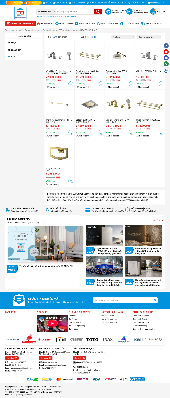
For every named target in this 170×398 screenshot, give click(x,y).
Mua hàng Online (107, 316)
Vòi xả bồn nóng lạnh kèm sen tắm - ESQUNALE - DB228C (58, 72)
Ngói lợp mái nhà (43, 16)
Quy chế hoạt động (140, 326)
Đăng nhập (154, 3)
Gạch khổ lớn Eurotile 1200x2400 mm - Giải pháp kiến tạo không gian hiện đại (109, 251)
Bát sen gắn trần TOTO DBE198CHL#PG (85, 121)
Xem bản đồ (12, 358)
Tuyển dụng (73, 329)
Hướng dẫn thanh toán (109, 322)
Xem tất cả (156, 221)
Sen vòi (73, 16)
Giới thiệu (72, 316)
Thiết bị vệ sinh (64, 16)
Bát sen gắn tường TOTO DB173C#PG (116, 72)
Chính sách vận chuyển (141, 322)
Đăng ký (161, 3)
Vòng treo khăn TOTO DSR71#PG (55, 170)
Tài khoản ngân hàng (77, 326)
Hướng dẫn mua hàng (109, 319)
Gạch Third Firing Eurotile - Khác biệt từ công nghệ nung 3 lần (148, 251)
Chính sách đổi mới (140, 319)
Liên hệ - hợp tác (75, 322)
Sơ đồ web (73, 319)
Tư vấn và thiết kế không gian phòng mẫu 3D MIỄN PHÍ (46, 266)
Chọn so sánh (53, 87)
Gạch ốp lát (54, 16)
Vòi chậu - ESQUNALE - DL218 (148, 71)
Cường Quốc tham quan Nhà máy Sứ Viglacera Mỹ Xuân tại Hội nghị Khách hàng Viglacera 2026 (109, 282)
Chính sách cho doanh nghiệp (144, 329)
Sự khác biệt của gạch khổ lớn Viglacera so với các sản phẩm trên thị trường (148, 282)
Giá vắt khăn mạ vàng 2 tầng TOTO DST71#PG (87, 72)
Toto (13, 56)
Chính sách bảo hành (141, 316)
